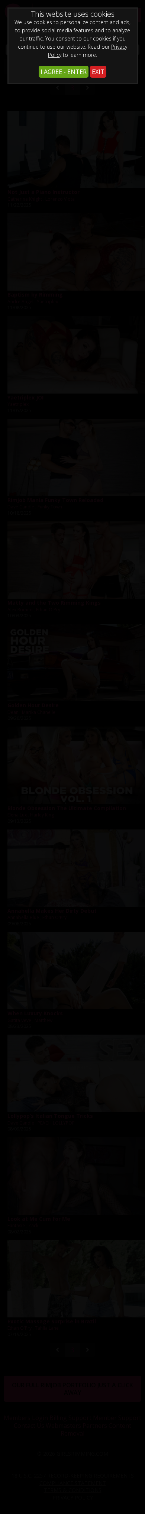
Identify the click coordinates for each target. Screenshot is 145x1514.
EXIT (98, 72)
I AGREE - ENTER (64, 72)
